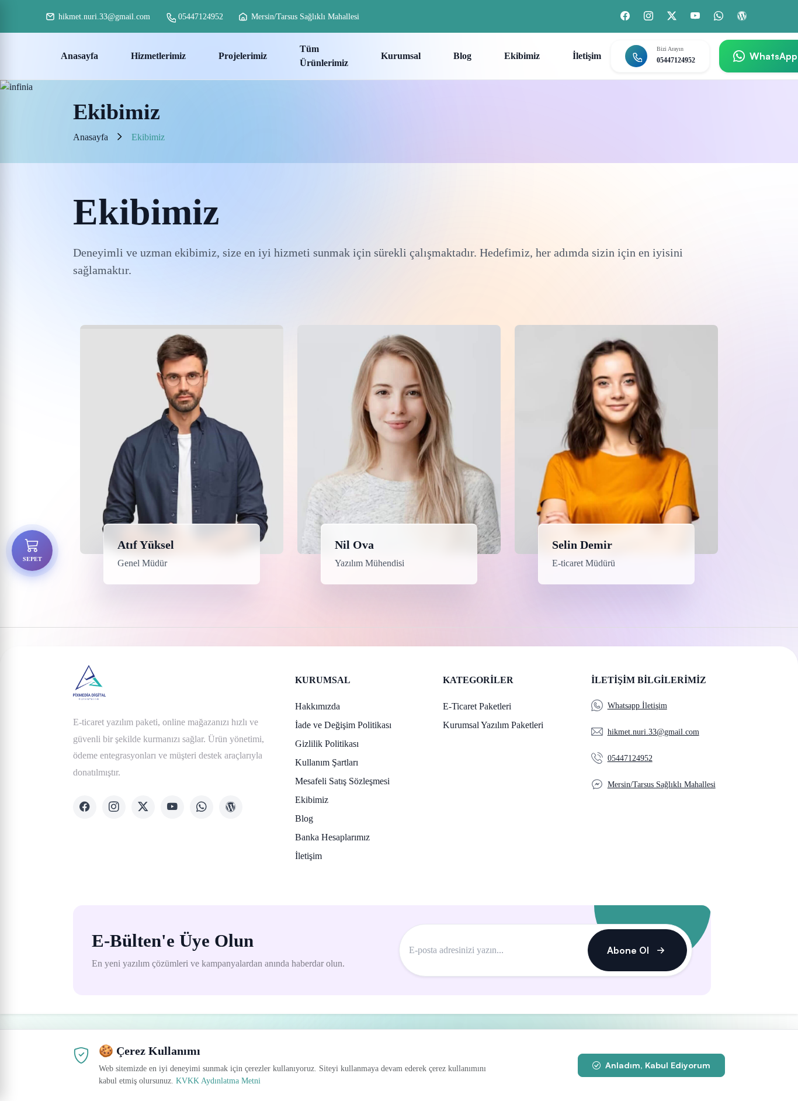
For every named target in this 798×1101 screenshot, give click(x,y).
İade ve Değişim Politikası (343, 725)
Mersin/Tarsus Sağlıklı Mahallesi (662, 784)
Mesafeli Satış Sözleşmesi (342, 781)
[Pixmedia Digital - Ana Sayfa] (171, 682)
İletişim (587, 56)
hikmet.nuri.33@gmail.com (653, 732)
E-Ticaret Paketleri (477, 706)
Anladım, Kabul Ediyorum (656, 1065)
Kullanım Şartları (326, 762)
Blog (462, 56)
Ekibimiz (522, 56)
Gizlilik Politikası (327, 744)
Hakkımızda (317, 706)
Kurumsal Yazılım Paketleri (493, 725)
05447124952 (676, 60)
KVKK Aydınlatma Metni (218, 1080)
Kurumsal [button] (401, 56)
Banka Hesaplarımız (332, 837)
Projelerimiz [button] (242, 56)
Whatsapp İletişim (637, 705)
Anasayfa (79, 56)
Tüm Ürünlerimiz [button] (324, 56)
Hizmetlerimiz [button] (158, 56)
